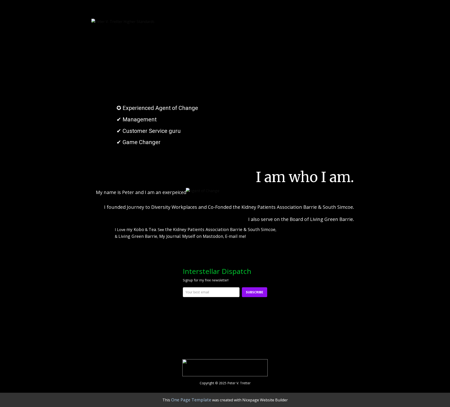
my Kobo (135, 229)
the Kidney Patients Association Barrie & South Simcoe (220, 229)
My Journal (169, 236)
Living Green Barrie (137, 236)
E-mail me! (235, 236)
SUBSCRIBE (254, 292)
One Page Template (191, 400)
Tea (152, 229)
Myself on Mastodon (202, 236)
